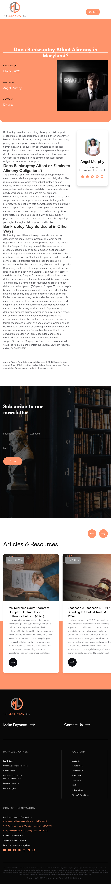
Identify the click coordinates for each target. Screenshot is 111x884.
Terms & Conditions (80, 795)
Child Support (9, 770)
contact (33, 344)
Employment (77, 765)
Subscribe (76, 780)
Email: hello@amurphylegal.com (17, 845)
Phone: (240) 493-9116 (13, 835)
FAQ (74, 785)
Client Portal (77, 775)
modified (16, 315)
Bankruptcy (9, 132)
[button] (105, 12)
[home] (17, 9)
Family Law (8, 761)
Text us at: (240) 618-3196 (14, 840)
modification (47, 221)
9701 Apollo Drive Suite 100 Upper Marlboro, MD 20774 (27, 825)
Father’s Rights (9, 788)
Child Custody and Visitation (15, 765)
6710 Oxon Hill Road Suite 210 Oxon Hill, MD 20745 (25, 821)
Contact (93, 12)
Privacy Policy (78, 790)
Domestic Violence (11, 783)
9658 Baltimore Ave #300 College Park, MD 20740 (25, 830)
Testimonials (77, 770)
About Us (76, 761)
